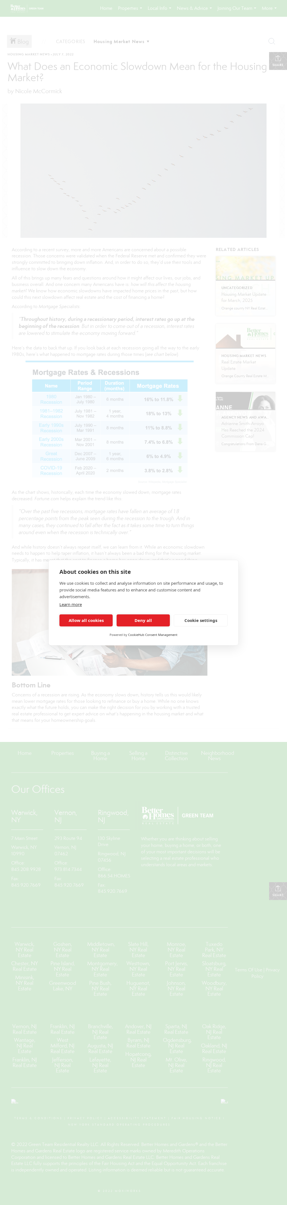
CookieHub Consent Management (152, 635)
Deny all (143, 620)
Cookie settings (200, 620)
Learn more (70, 604)
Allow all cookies (86, 620)
